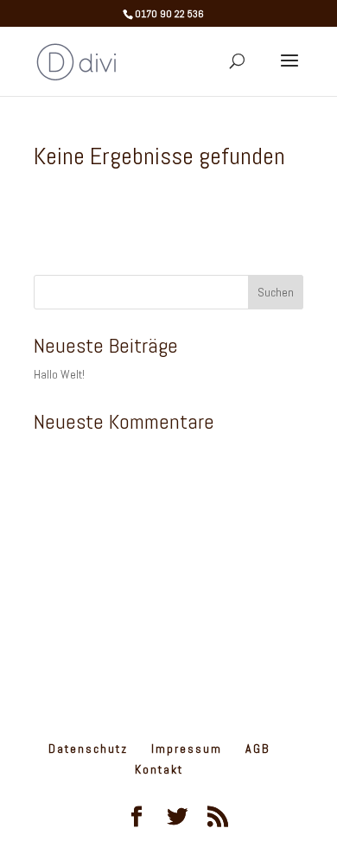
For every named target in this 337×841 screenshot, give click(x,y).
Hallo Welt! (59, 374)
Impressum (186, 748)
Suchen (276, 292)
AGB (257, 748)
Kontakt (159, 769)
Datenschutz (88, 748)
